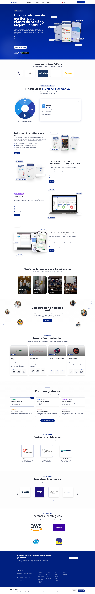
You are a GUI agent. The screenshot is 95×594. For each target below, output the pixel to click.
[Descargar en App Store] (17, 53)
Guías (56, 574)
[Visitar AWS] (36, 527)
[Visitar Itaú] (59, 541)
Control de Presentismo (40, 579)
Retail (47, 576)
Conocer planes (47, 320)
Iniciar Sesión (72, 2)
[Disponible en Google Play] (25, 53)
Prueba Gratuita (81, 2)
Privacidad (65, 574)
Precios (43, 2)
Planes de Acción (41, 576)
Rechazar (74, 590)
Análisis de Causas (40, 582)
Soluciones (29, 2)
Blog (55, 572)
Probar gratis (73, 557)
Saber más (17, 153)
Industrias (37, 2)
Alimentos (48, 572)
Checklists (56, 576)
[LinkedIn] (18, 581)
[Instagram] (24, 581)
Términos (64, 572)
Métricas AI (40, 572)
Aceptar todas (81, 590)
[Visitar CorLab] (36, 541)
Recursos (49, 2)
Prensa (56, 578)
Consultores (48, 578)
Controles (40, 574)
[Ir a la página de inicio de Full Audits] (13, 2)
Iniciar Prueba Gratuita (20, 47)
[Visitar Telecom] (59, 527)
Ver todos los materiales (46, 420)
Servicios (48, 574)
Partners (56, 580)
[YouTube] (21, 581)
